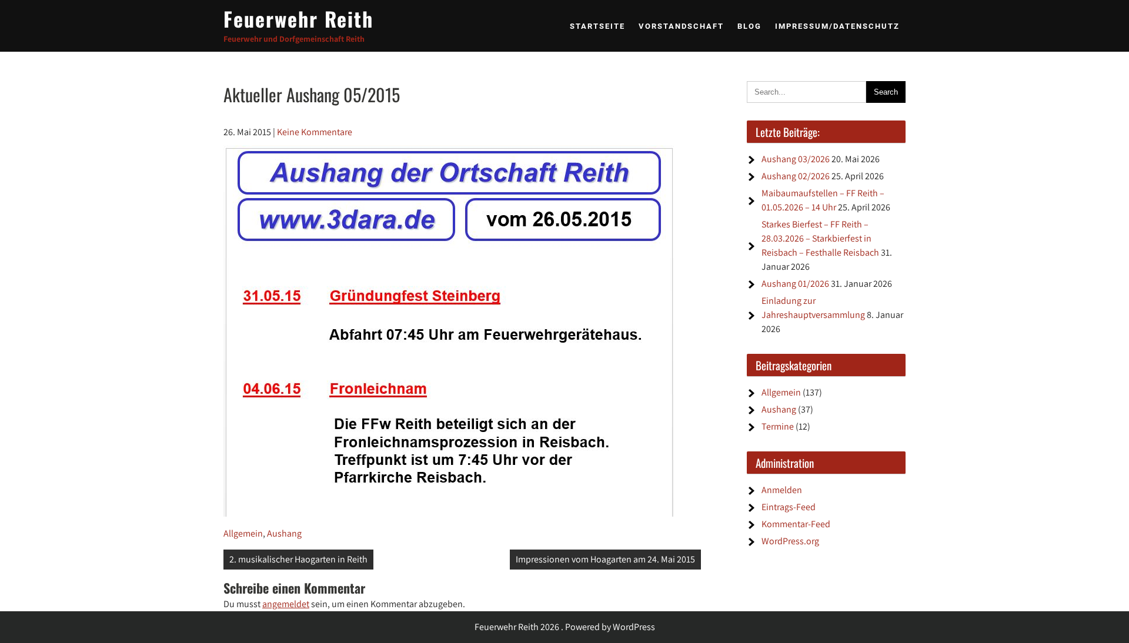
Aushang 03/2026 (795, 159)
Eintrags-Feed (788, 507)
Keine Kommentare (314, 132)
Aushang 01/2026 (795, 283)
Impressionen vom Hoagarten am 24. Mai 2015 (605, 559)
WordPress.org (790, 541)
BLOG (749, 26)
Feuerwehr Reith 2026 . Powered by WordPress (565, 627)
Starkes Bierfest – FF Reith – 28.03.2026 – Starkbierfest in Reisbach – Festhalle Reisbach (820, 238)
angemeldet (285, 604)
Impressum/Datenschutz (837, 26)
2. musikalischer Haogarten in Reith (298, 559)
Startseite (597, 26)
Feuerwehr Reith (298, 19)
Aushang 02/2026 (795, 176)
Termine (777, 426)
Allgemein (243, 533)
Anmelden (781, 490)
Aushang (284, 533)
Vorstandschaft (681, 26)
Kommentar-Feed (795, 524)
